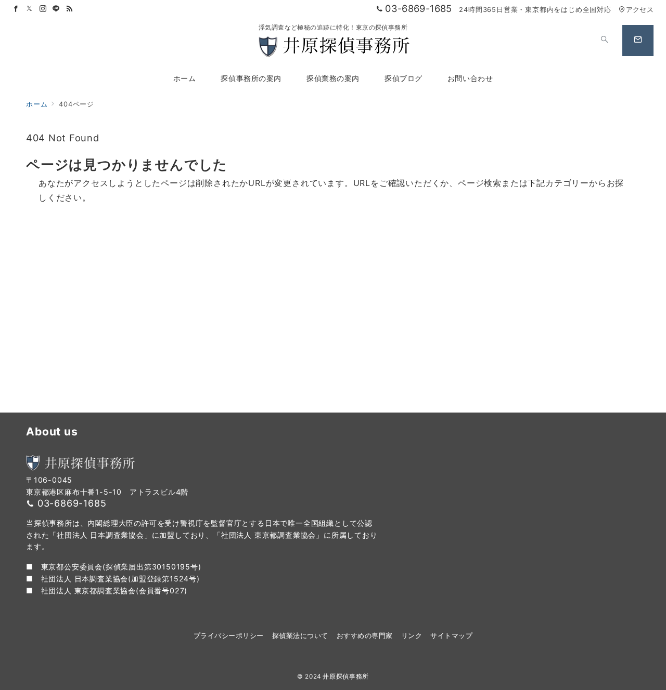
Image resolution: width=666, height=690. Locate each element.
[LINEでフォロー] (56, 9)
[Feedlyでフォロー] (69, 9)
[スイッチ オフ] (604, 40)
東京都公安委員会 (72, 566)
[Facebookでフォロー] (16, 9)
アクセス (640, 10)
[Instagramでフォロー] (43, 9)
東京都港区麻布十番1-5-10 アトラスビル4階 (107, 491)
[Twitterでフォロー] (29, 9)
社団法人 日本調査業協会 (85, 578)
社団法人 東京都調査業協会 (88, 590)
